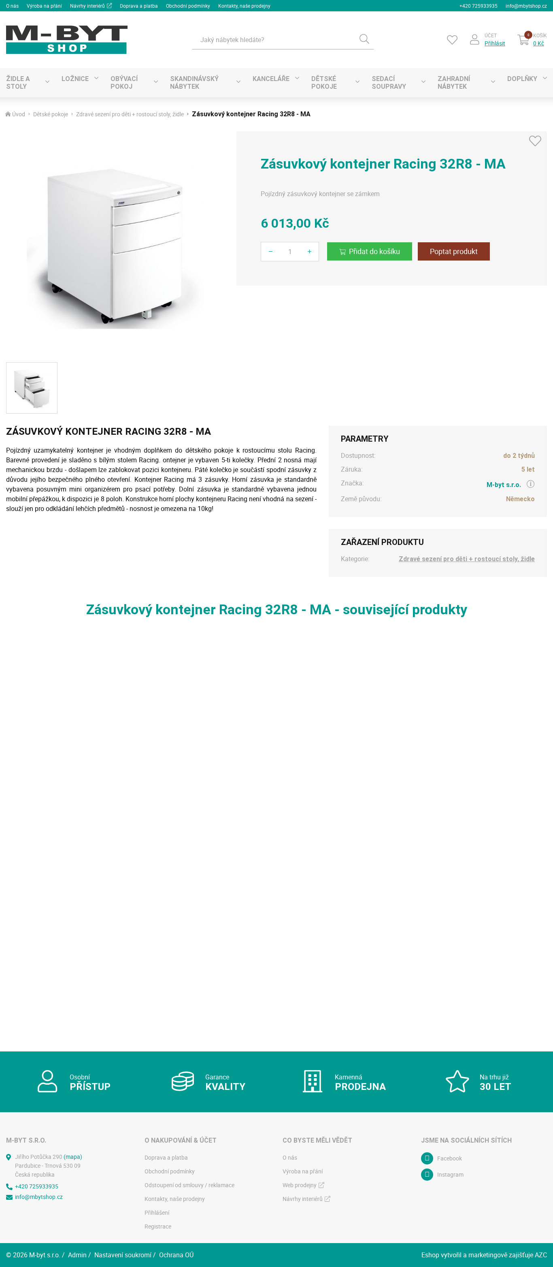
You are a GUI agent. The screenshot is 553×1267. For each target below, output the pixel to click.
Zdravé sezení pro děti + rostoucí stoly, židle (130, 114)
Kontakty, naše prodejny (244, 5)
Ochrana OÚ (176, 1254)
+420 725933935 (478, 5)
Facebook (449, 1158)
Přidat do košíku (374, 251)
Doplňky (522, 79)
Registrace (158, 1226)
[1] (364, 39)
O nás (12, 5)
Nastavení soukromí (122, 1254)
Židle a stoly (18, 82)
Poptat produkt (454, 251)
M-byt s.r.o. (504, 485)
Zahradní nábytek (454, 82)
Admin (77, 1254)
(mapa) (73, 1156)
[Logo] (67, 40)
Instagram (450, 1174)
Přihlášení (157, 1212)
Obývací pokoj (124, 82)
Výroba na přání (44, 5)
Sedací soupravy (389, 82)
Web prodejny (300, 1185)
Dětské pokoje (324, 82)
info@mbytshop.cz (526, 5)
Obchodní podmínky (188, 5)
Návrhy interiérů (87, 5)
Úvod (18, 114)
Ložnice (75, 79)
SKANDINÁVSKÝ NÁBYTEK (194, 82)
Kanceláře (271, 79)
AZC (541, 1254)
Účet (491, 35)
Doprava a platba (139, 5)
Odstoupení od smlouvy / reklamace (189, 1185)
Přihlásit (495, 43)
